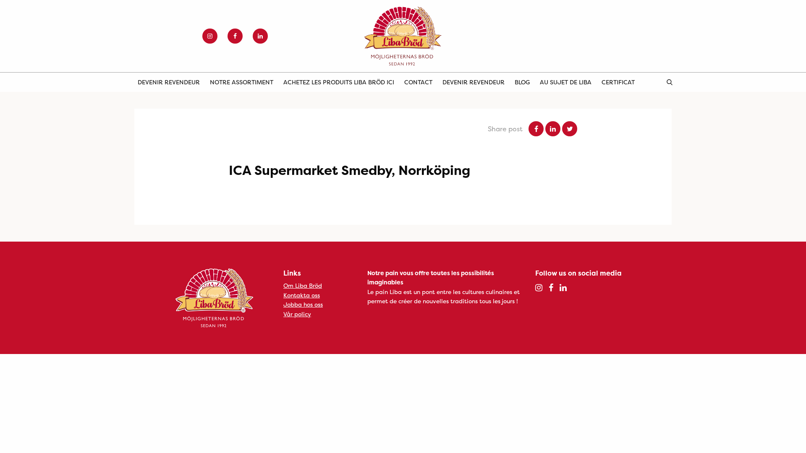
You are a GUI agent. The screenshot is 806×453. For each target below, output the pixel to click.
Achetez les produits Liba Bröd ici (338, 82)
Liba (403, 36)
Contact (418, 82)
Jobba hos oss (303, 304)
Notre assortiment (241, 82)
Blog (522, 82)
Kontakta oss (301, 295)
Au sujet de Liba (565, 82)
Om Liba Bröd (302, 285)
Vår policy (297, 314)
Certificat (618, 82)
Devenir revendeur (169, 82)
